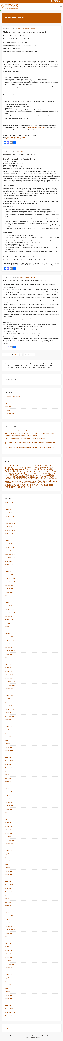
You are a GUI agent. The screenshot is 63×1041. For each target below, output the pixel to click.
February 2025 (9, 547)
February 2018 (9, 788)
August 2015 (9, 892)
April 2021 (8, 668)
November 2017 (9, 799)
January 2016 (9, 874)
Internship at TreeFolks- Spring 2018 (20, 154)
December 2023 (10, 578)
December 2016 (10, 836)
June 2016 (8, 857)
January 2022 (9, 637)
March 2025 (8, 544)
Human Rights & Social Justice (39, 476)
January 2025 (9, 551)
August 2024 (9, 564)
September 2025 (10, 530)
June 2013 (8, 981)
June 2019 (8, 733)
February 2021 (9, 675)
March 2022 (8, 633)
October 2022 (9, 616)
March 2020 (8, 706)
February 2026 (9, 516)
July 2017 (7, 812)
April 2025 (8, 540)
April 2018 (8, 781)
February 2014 (9, 954)
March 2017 (8, 826)
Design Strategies (47, 468)
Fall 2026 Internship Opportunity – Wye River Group (20, 430)
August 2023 (9, 592)
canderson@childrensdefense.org (37, 127)
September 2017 (10, 805)
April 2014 (8, 947)
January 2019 (9, 750)
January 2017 (9, 833)
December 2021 (9, 640)
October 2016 (9, 843)
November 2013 (9, 964)
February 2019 (9, 747)
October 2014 (9, 926)
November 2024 (10, 557)
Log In (6, 1028)
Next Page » (30, 355)
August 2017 (8, 809)
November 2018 (10, 757)
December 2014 (9, 919)
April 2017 (8, 823)
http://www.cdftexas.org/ (13, 139)
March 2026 (8, 513)
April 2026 (8, 509)
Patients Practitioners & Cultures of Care (31, 482)
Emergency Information (19, 1035)
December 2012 (9, 1002)
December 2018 (10, 754)
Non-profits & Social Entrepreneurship (23, 481)
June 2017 (8, 816)
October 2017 (9, 802)
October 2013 (9, 967)
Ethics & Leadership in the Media (40, 475)
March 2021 (8, 671)
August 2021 (8, 654)
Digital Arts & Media (14, 469)
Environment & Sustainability (39, 469)
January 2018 (9, 792)
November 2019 (10, 719)
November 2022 (10, 613)
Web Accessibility (36, 1035)
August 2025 (9, 533)
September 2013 (10, 971)
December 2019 (10, 716)
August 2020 (9, 695)
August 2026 (9, 502)
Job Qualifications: (8, 323)
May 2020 (8, 702)
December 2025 (10, 520)
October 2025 (9, 526)
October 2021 (9, 647)
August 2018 (9, 768)
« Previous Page (6, 355)
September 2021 (10, 650)
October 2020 (9, 688)
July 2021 (7, 657)
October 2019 (9, 723)
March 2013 (8, 991)
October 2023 (9, 585)
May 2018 (8, 778)
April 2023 (8, 602)
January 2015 (9, 916)
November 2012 (9, 1005)
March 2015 (8, 909)
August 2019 (9, 726)
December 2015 (10, 878)
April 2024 (8, 571)
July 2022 (8, 623)
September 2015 (10, 888)
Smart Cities (54, 483)
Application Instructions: (10, 336)
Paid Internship (43, 481)
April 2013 (8, 988)
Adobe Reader (50, 1035)
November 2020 (10, 685)
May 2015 (8, 902)
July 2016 (7, 854)
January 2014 (9, 957)
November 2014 (9, 923)
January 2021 (9, 678)
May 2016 (8, 861)
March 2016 (8, 867)
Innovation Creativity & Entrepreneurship (25, 478)
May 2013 (8, 985)
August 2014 (8, 933)
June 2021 (8, 661)
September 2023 (10, 588)
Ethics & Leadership (14, 471)
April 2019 (8, 740)
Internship (33, 28)
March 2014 (8, 950)
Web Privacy (44, 1035)
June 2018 (8, 774)
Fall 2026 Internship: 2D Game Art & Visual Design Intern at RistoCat (25, 438)
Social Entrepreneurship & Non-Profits (26, 484)
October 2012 (9, 1009)
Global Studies (16, 477)
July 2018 (7, 771)
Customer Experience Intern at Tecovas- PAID (24, 280)
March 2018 (8, 785)
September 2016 (10, 847)
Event (6, 400)
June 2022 (8, 626)
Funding (7, 403)
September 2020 (10, 692)
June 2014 (8, 940)
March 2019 (8, 743)
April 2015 (8, 905)
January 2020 (9, 712)
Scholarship (48, 483)
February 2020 (9, 709)
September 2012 (10, 1012)
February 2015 (9, 912)
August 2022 (9, 619)
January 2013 (9, 998)
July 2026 (8, 506)
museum (47, 479)
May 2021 (8, 664)
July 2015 (7, 895)
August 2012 (8, 1016)
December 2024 (10, 554)
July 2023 (8, 595)
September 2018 (10, 764)
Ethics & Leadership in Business (37, 471)
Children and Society (29, 465)
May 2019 (8, 737)
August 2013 (8, 974)
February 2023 (9, 609)
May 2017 (8, 819)
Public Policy (39, 482)
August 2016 (9, 850)
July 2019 (7, 730)
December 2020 (10, 681)
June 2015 (8, 898)
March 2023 (8, 606)
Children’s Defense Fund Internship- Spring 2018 (25, 32)
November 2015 (10, 881)
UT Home (11, 1035)
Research (7, 410)
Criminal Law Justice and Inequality (29, 468)
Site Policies (29, 1035)
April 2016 (8, 864)
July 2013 (7, 978)
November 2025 (10, 523)
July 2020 (8, 699)
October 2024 (9, 561)
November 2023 (10, 582)
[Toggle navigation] (61, 6)
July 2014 (7, 936)
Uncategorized (9, 413)
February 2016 (9, 871)
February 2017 (9, 830)
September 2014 (10, 929)
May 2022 (8, 630)
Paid (35, 481)
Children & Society (15, 465)
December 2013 (9, 960)
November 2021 (9, 644)
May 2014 (8, 943)
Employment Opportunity (24, 28)
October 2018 (9, 761)
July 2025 (8, 537)
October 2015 (9, 885)
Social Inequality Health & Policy (29, 485)
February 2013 (9, 995)
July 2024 (8, 568)
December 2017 (9, 795)
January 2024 (9, 575)
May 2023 (8, 599)
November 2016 (10, 840)
